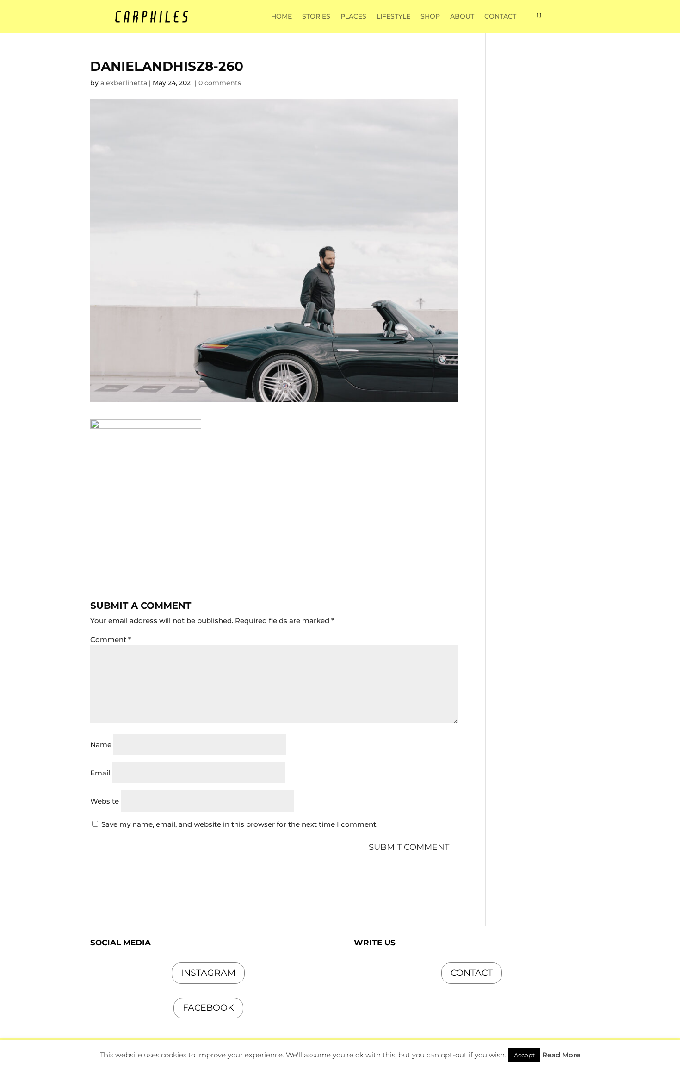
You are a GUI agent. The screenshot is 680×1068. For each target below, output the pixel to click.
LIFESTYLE (393, 16)
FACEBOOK (208, 1007)
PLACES (353, 16)
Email (100, 772)
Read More (561, 1054)
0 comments (219, 83)
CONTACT (500, 16)
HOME (281, 16)
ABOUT (462, 16)
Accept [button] (524, 1055)
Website (104, 801)
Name (100, 744)
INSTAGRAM (208, 973)
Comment (110, 639)
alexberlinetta (123, 83)
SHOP (430, 16)
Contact (472, 973)
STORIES (316, 16)
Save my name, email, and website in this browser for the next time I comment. (239, 824)
